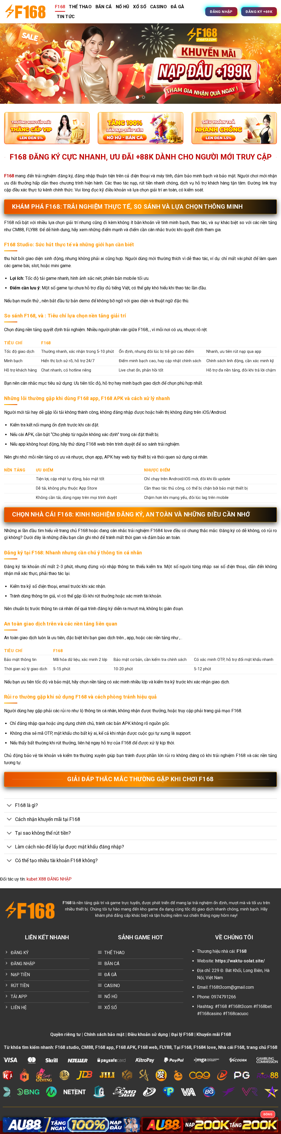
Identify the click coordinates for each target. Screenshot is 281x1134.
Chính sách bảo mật (104, 1034)
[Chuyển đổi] (9, 806)
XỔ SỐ (139, 6)
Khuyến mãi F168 (213, 1034)
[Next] (268, 63)
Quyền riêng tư (65, 1034)
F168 (60, 6)
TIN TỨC (66, 16)
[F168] (25, 12)
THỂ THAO (80, 6)
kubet (32, 879)
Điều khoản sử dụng (148, 1034)
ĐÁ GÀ (177, 6)
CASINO (158, 6)
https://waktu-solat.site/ (240, 960)
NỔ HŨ (123, 6)
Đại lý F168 (182, 1034)
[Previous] (13, 63)
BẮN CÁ (103, 6)
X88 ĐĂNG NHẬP (55, 879)
